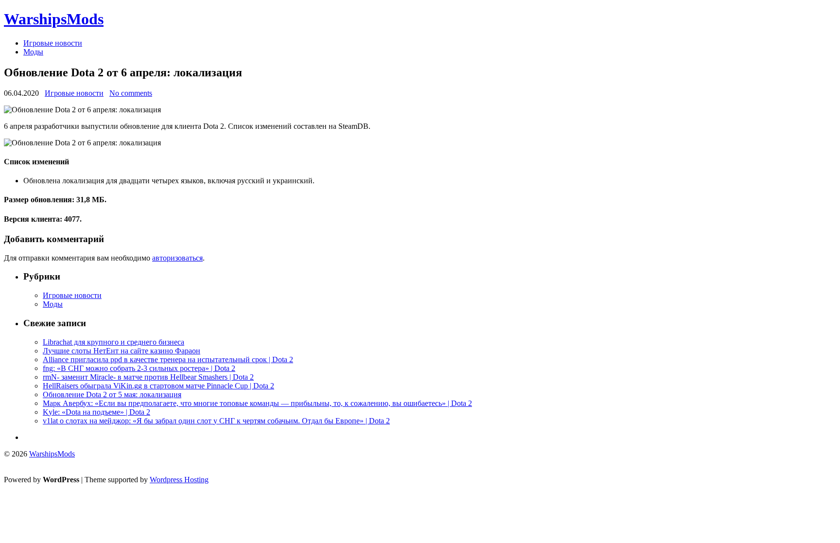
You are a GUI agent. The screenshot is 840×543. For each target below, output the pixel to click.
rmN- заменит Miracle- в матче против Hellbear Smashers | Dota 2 (148, 377)
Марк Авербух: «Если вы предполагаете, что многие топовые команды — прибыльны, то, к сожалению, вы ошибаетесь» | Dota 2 (257, 403)
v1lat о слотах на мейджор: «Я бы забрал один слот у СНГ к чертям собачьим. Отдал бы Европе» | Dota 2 (216, 421)
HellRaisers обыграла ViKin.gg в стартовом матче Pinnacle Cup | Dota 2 (158, 386)
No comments (130, 93)
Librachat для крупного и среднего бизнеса (113, 342)
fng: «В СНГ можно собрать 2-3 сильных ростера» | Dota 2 (139, 368)
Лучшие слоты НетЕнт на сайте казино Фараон (121, 351)
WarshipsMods (54, 19)
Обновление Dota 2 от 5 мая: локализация (112, 394)
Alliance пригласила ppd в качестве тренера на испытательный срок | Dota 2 (168, 359)
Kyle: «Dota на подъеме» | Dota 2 (96, 412)
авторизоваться (177, 258)
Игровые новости (52, 43)
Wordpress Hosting (179, 479)
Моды (33, 52)
